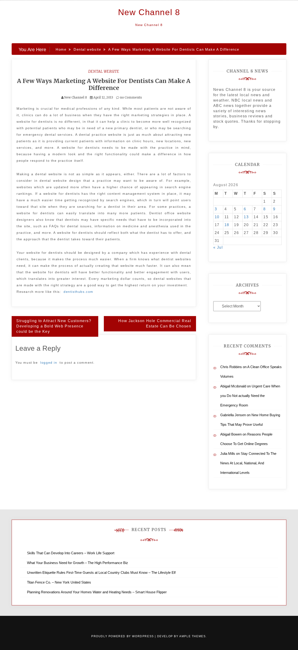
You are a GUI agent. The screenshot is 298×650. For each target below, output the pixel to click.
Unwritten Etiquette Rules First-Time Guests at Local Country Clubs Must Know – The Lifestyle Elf (101, 572)
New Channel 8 (149, 12)
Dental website (103, 71)
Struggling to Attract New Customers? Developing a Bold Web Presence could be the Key (53, 326)
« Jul (218, 247)
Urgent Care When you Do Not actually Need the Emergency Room (250, 395)
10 (217, 217)
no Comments (130, 97)
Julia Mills (227, 453)
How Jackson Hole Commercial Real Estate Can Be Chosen (154, 323)
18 (226, 225)
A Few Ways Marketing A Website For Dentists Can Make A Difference (103, 84)
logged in (48, 362)
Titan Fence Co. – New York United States (59, 582)
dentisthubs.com (78, 292)
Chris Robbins (231, 367)
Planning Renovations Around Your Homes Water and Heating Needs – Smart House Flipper (97, 592)
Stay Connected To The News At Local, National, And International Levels (248, 463)
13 (246, 217)
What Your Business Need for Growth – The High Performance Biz (77, 563)
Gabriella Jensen (233, 415)
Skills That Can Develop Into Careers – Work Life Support (70, 553)
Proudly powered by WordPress (123, 636)
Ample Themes (192, 636)
